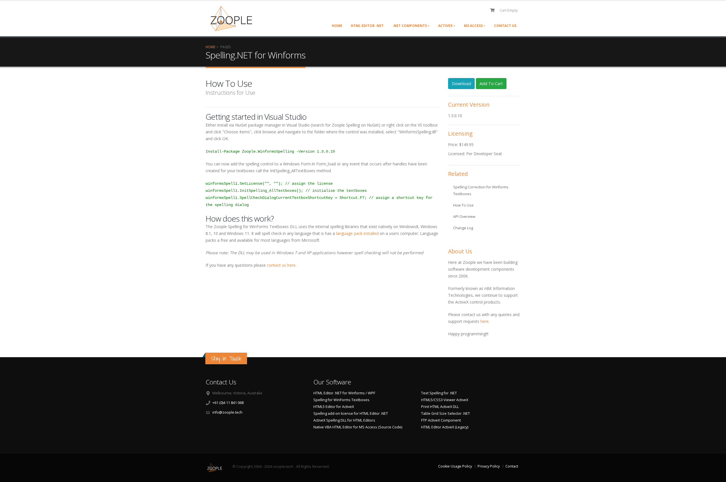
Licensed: (457, 153)
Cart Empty (509, 10)
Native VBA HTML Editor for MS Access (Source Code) (357, 427)
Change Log (463, 228)
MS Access (473, 25)
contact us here (281, 265)
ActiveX (445, 25)
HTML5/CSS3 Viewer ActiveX (444, 399)
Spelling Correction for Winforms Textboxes (480, 190)
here (484, 321)
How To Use (463, 205)
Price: (453, 144)
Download (461, 83)
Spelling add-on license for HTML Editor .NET (350, 413)
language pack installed (358, 233)
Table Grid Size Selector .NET (445, 413)
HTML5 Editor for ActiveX (333, 406)
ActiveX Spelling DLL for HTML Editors (344, 420)
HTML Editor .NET (367, 25)
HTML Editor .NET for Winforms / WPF (344, 393)
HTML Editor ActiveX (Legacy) (444, 427)
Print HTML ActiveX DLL (440, 406)
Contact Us (505, 25)
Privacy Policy (489, 466)
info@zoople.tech (227, 412)
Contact (511, 466)
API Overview (464, 216)
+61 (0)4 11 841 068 (228, 402)
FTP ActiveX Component (441, 420)
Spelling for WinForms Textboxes (341, 399)
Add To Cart (491, 83)
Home (337, 25)
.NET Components (409, 25)
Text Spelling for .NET (439, 393)
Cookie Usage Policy (455, 466)
